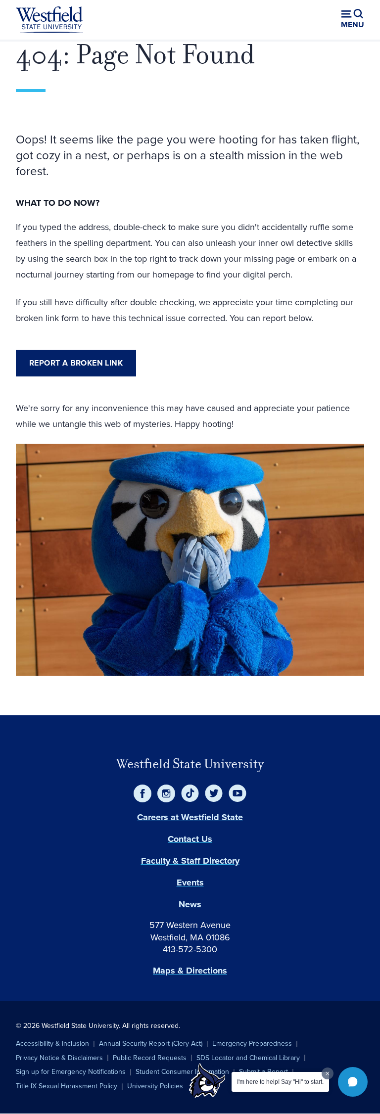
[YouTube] (237, 793)
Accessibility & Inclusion (52, 1043)
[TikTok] (190, 793)
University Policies (155, 1086)
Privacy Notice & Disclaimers (59, 1058)
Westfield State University (190, 764)
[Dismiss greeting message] (327, 1073)
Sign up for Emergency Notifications (71, 1072)
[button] (353, 1082)
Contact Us (190, 839)
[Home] (49, 20)
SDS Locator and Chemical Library (248, 1058)
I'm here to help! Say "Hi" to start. (280, 1081)
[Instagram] (166, 793)
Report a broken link (76, 363)
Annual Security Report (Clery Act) (150, 1043)
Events (190, 882)
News (190, 904)
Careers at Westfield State (190, 817)
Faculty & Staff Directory (190, 860)
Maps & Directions (190, 970)
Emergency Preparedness (252, 1043)
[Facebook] (142, 793)
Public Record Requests (150, 1058)
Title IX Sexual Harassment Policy (66, 1086)
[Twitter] (214, 793)
